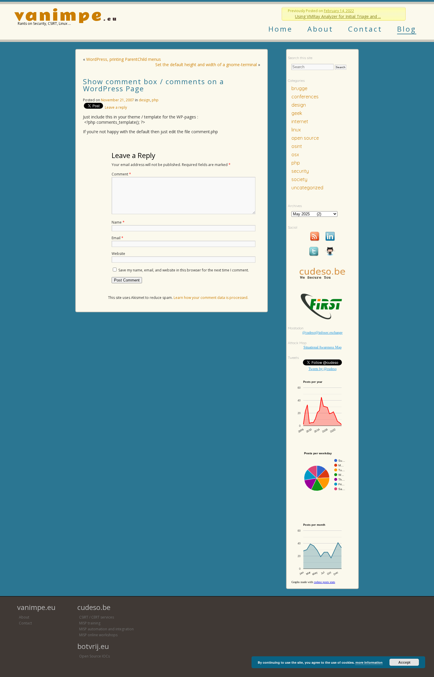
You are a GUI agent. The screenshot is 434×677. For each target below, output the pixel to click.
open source (305, 138)
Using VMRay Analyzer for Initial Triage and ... (338, 16)
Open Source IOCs (94, 656)
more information (369, 662)
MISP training (89, 623)
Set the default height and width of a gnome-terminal (206, 64)
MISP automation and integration (106, 629)
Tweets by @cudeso (323, 369)
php (155, 99)
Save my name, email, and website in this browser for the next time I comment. (183, 270)
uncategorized (307, 188)
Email (117, 237)
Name (118, 222)
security (300, 171)
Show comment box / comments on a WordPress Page (153, 85)
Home (280, 29)
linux (296, 130)
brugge (299, 88)
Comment (121, 174)
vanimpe (58, 16)
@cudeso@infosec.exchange (322, 333)
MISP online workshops (98, 634)
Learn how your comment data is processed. (211, 297)
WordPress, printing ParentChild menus (123, 59)
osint (296, 146)
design (144, 99)
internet (299, 121)
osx (295, 154)
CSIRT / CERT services (96, 617)
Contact (365, 29)
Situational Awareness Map (323, 347)
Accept (404, 662)
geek (296, 113)
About (320, 29)
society (299, 179)
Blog (406, 29)
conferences (305, 97)
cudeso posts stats (324, 582)
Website (118, 253)
